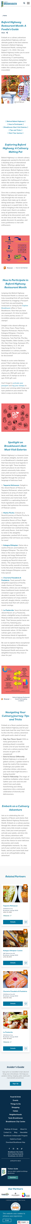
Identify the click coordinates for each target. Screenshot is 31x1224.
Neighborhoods (15, 1114)
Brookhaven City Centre (15, 1122)
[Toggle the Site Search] (24, 3)
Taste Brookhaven (15, 1118)
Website (6, 916)
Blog (15, 1132)
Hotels (15, 1111)
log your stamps (18, 386)
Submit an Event (15, 1139)
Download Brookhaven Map (15, 1142)
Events (15, 1100)
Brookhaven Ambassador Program (15, 1136)
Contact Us (7, 1132)
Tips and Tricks (15, 130)
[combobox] (23, 1222)
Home (5, 15)
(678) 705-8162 (7, 1038)
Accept (7, 1220)
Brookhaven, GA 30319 (15, 1156)
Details (13, 922)
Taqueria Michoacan (11, 485)
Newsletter (23, 1132)
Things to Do (15, 1104)
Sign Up (15, 1084)
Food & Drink (15, 1097)
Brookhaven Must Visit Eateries (15, 127)
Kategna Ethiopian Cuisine (12, 951)
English (24, 1222)
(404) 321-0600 (7, 912)
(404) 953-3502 (7, 998)
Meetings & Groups (10, 1129)
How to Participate (15, 124)
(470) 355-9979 (7, 957)
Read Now (13, 1177)
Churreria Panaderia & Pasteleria (15, 991)
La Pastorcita (8, 610)
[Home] (9, 4)
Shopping (15, 1107)
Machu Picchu (8, 513)
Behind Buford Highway (15, 121)
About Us (23, 1129)
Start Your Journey (15, 133)
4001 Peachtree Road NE (15, 1154)
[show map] (25, 887)
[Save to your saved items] (26, 922)
